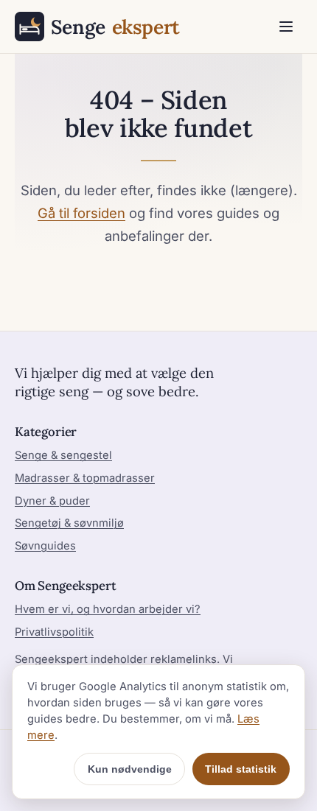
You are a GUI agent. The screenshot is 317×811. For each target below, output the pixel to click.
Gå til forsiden (81, 213)
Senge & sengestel (63, 455)
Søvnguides (45, 545)
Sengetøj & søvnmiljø (69, 523)
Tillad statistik (240, 769)
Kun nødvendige (130, 769)
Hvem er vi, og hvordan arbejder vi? (108, 609)
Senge (115, 26)
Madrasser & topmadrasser (85, 478)
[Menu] (286, 26)
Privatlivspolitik (54, 632)
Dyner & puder (52, 501)
